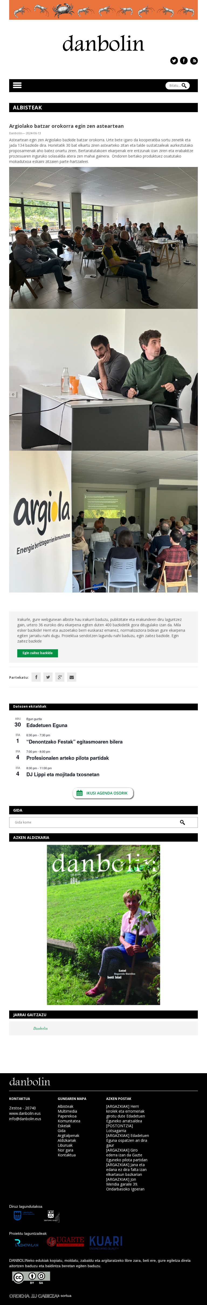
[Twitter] (48, 677)
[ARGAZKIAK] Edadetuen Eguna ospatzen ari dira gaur (127, 1140)
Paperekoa (67, 1116)
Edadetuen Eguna (46, 725)
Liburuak (65, 1145)
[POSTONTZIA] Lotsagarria (119, 1128)
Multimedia (67, 1111)
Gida (61, 1130)
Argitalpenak (68, 1135)
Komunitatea (69, 1120)
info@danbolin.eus (25, 1118)
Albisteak (65, 1106)
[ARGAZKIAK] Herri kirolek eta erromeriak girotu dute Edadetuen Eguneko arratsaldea (125, 1113)
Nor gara (65, 1150)
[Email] (71, 677)
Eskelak (64, 1125)
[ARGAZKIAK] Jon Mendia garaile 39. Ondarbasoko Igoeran (125, 1184)
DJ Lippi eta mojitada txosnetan (62, 774)
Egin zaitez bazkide (38, 653)
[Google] (59, 677)
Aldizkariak (67, 1140)
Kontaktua (67, 1154)
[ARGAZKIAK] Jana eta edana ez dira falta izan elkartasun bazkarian (126, 1169)
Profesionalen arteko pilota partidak (67, 757)
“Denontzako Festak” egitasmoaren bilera (74, 741)
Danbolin (40, 1028)
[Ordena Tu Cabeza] (33, 1295)
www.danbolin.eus (25, 1113)
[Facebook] (36, 677)
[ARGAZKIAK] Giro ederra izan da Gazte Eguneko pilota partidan (126, 1154)
